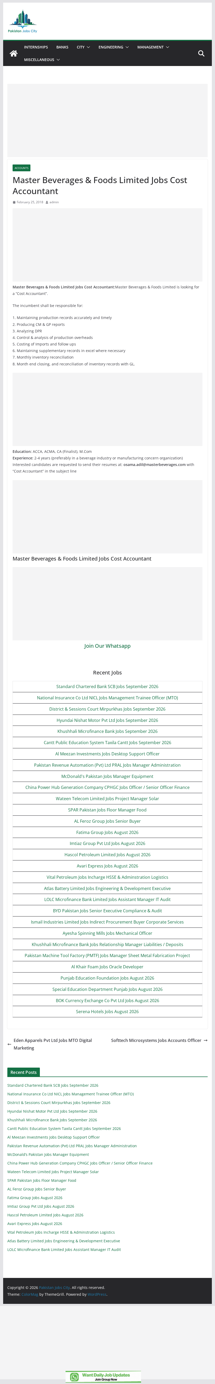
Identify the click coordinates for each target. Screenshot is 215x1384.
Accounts (21, 168)
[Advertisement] (107, 120)
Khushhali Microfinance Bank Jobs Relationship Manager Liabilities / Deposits (107, 944)
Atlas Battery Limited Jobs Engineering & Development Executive (107, 888)
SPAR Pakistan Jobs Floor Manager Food (107, 810)
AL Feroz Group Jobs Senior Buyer (107, 821)
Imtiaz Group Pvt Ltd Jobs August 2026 (107, 843)
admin (54, 202)
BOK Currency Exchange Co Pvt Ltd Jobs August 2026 (107, 1000)
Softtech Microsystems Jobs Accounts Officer (156, 1040)
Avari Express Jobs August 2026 (107, 866)
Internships (36, 47)
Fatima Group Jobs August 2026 (107, 832)
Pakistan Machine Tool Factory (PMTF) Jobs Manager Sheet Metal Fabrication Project (107, 955)
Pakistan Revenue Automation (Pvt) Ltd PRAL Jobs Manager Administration (107, 765)
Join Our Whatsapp (107, 645)
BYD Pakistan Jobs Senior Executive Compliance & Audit (107, 911)
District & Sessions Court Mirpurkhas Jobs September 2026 (107, 709)
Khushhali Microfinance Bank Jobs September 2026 (107, 731)
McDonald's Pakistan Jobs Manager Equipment (107, 776)
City (80, 47)
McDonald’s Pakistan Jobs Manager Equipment (48, 1154)
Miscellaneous (39, 59)
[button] (87, 47)
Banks (62, 47)
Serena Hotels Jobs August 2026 (107, 1011)
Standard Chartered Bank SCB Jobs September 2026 (107, 686)
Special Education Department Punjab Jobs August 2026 (107, 989)
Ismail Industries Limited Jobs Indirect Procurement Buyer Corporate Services (107, 922)
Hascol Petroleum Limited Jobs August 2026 (107, 855)
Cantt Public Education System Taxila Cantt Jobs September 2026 (107, 742)
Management (150, 47)
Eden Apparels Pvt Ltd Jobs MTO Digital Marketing (53, 1044)
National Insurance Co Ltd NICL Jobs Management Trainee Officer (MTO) (107, 698)
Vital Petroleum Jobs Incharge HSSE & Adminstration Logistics (107, 877)
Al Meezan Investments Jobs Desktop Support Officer (107, 754)
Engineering (111, 47)
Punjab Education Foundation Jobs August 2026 (107, 978)
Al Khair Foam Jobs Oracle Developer (107, 967)
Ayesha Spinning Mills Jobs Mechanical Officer (107, 933)
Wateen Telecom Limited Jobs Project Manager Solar (107, 798)
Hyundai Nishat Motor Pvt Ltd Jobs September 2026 (107, 720)
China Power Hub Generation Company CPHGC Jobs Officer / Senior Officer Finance (107, 787)
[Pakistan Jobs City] (13, 53)
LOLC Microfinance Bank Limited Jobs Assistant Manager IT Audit (107, 899)
